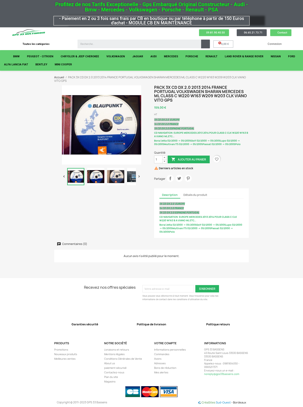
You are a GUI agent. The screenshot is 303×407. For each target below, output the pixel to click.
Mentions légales (114, 354)
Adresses (160, 363)
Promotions (61, 349)
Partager (170, 178)
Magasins (110, 381)
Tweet (179, 178)
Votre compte (165, 343)
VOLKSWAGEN (115, 56)
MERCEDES (171, 56)
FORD (291, 56)
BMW (16, 56)
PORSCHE (192, 56)
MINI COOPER (63, 64)
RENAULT (211, 56)
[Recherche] (205, 44)
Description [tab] (170, 195)
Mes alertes (161, 372)
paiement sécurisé (115, 368)
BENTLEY (41, 64)
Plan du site (111, 377)
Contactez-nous (114, 372)
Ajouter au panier (188, 159)
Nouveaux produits (65, 354)
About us (109, 363)
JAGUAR (137, 56)
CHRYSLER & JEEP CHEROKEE (80, 56)
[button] (214, 32)
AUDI (153, 56)
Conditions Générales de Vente (123, 358)
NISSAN (276, 56)
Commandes (161, 354)
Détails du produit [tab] (195, 195)
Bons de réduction (165, 368)
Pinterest (188, 178)
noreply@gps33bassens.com (221, 374)
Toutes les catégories (35, 44)
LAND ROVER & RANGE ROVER (244, 56)
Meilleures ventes (65, 358)
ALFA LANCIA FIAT (16, 64)
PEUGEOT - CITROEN (40, 56)
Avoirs (157, 358)
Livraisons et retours (116, 349)
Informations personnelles (170, 349)
